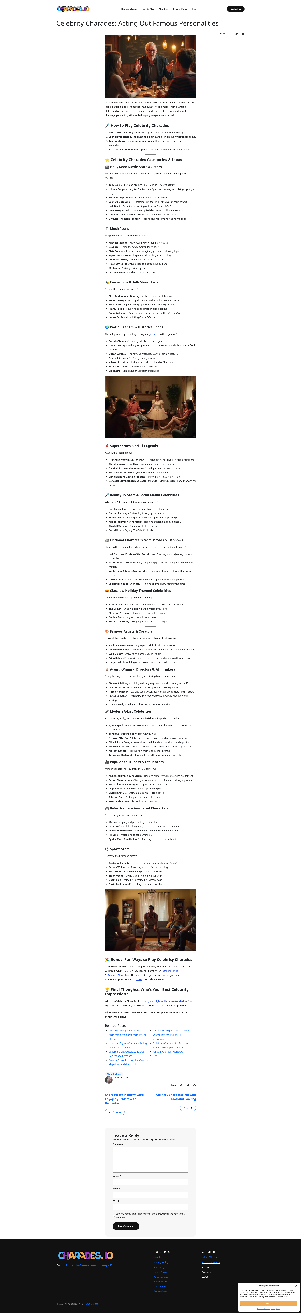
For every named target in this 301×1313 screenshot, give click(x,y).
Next (186, 1108)
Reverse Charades (118, 975)
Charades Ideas (114, 1074)
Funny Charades (160, 1281)
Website (117, 1201)
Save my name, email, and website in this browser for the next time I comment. (150, 1215)
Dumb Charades (160, 1277)
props (138, 979)
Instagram (206, 1272)
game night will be (168, 1001)
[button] (296, 1286)
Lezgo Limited (91, 1303)
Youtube (205, 1277)
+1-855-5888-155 (211, 1262)
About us (158, 1257)
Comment (119, 1144)
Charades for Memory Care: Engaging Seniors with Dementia (124, 1099)
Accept (269, 1303)
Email (116, 1188)
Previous (117, 1112)
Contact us (236, 9)
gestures (153, 334)
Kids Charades (159, 1286)
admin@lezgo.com (212, 1257)
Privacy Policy (275, 1309)
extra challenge (169, 970)
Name (117, 1176)
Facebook (206, 1267)
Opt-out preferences (263, 1309)
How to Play (158, 1267)
